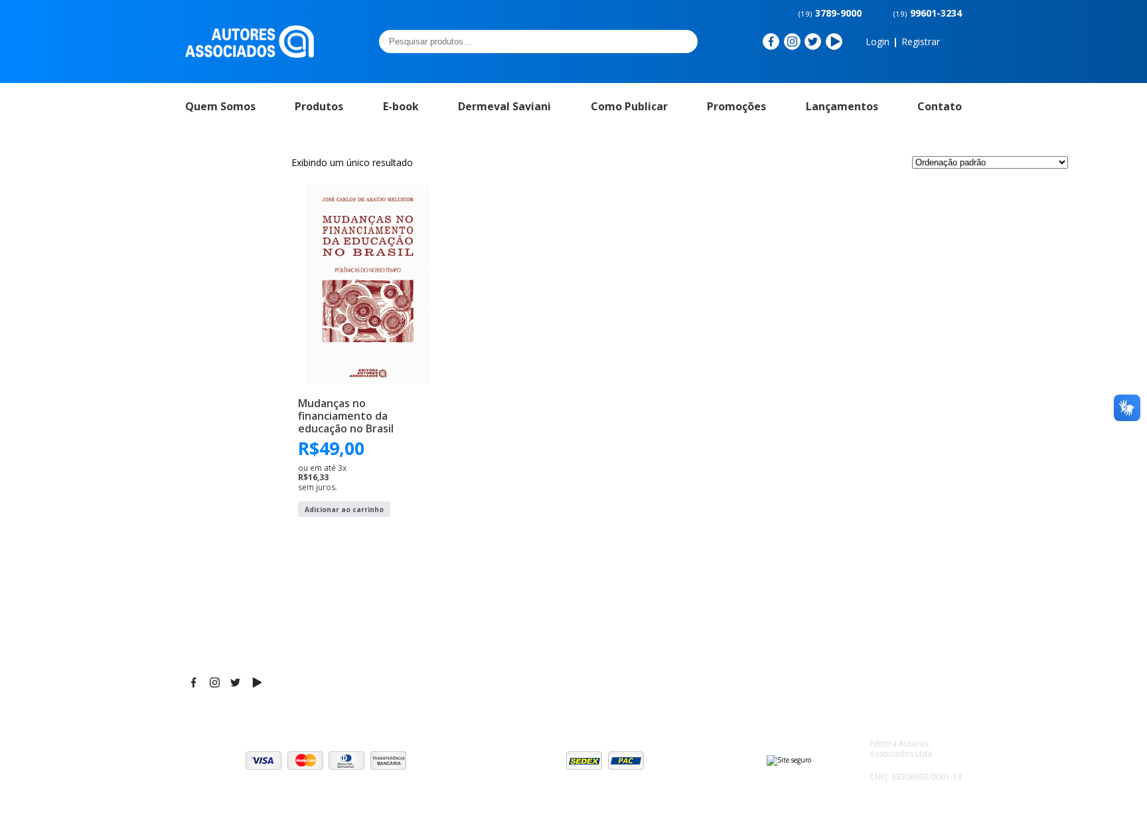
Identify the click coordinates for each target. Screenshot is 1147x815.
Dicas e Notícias (699, 606)
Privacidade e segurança (885, 623)
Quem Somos (220, 106)
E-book (401, 106)
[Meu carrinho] (954, 41)
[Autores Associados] (249, 53)
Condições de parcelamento (893, 606)
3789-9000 (830, 13)
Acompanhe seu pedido (883, 656)
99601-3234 (927, 13)
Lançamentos (842, 106)
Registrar (920, 41)
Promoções (736, 106)
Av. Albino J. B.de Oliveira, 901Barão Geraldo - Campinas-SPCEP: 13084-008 (544, 603)
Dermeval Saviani (504, 106)
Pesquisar (683, 41)
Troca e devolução (872, 639)
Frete (842, 589)
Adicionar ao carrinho (344, 509)
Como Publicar (629, 106)
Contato (939, 106)
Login (877, 41)
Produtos (319, 106)
